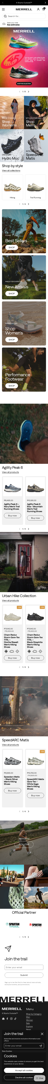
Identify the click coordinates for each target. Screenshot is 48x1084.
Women (29, 1020)
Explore (29, 1026)
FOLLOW (24, 844)
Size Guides (7, 1051)
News (28, 1029)
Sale (28, 1023)
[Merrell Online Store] (24, 9)
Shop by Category (33, 1014)
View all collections (11, 170)
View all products (10, 472)
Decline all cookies (24, 1077)
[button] (43, 9)
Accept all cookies (24, 1070)
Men (28, 1017)
